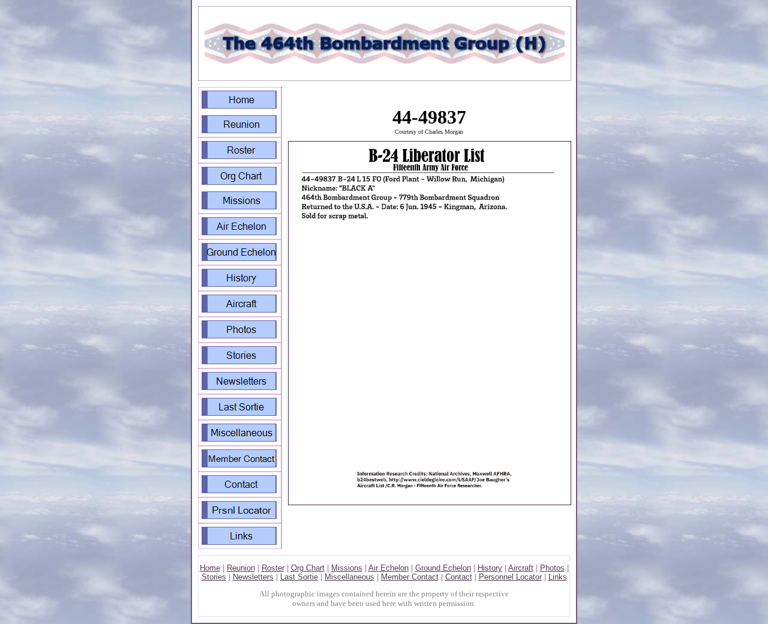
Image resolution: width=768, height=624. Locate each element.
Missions (346, 567)
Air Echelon (388, 567)
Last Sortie (299, 576)
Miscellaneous (349, 576)
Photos (552, 567)
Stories (214, 576)
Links (557, 576)
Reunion (241, 567)
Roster (273, 567)
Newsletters (253, 576)
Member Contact (410, 576)
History (490, 567)
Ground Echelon (443, 567)
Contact (458, 576)
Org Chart (308, 567)
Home (210, 567)
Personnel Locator (510, 576)
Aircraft (520, 567)
